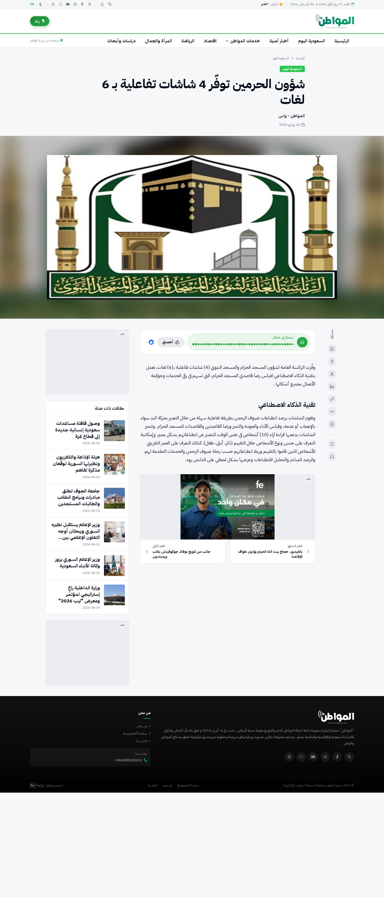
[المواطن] (335, 21)
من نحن (142, 725)
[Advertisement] (87, 362)
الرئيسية (341, 41)
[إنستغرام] (75, 4)
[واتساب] (332, 349)
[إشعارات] (101, 4)
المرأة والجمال (158, 41)
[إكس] (332, 374)
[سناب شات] (60, 4)
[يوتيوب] (67, 4)
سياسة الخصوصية (135, 733)
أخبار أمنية (279, 41)
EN (32, 4)
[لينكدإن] (332, 386)
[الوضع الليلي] (40, 4)
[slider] (243, 344)
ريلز (37, 21)
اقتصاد (210, 41)
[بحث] (109, 4)
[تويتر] (89, 4)
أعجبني (167, 342)
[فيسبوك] (82, 4)
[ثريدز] (53, 4)
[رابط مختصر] (332, 411)
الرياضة (187, 41)
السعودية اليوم (311, 41)
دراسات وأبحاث (121, 41)
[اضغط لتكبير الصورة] (192, 227)
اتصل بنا (141, 740)
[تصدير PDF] (332, 424)
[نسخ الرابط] (332, 399)
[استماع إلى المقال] (332, 456)
